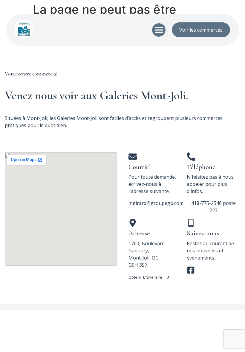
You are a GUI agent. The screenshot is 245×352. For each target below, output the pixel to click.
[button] (159, 30)
